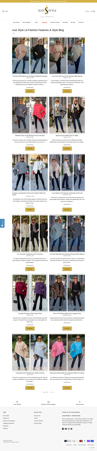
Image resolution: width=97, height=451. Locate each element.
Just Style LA (10, 440)
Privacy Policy (38, 423)
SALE (36, 22)
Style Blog (65, 22)
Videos (36, 418)
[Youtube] (66, 429)
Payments (5, 426)
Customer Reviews (55, 22)
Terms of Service (38, 420)
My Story (73, 22)
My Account (37, 415)
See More (30, 91)
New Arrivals (16, 22)
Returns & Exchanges (9, 420)
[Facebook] (63, 429)
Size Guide (6, 415)
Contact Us (81, 22)
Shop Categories (26, 22)
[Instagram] (68, 429)
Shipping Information (8, 423)
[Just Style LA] (48, 11)
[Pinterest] (71, 429)
